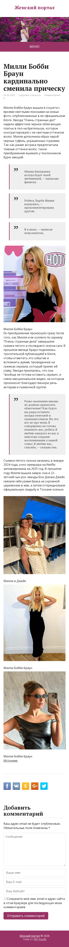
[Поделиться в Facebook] (7, 786)
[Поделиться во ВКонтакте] (16, 786)
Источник (10, 761)
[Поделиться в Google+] (34, 786)
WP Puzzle (40, 939)
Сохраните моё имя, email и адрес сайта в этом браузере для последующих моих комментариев (34, 903)
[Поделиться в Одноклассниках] (25, 786)
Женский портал (35, 8)
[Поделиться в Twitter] (44, 786)
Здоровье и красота (30, 95)
